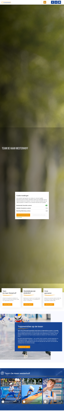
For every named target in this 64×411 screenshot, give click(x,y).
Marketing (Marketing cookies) (23, 210)
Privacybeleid (19, 217)
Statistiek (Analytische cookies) (23, 208)
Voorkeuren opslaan (39, 215)
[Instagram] (56, 2)
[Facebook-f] (52, 2)
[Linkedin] (59, 2)
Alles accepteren (23, 215)
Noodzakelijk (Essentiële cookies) (24, 205)
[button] (45, 2)
